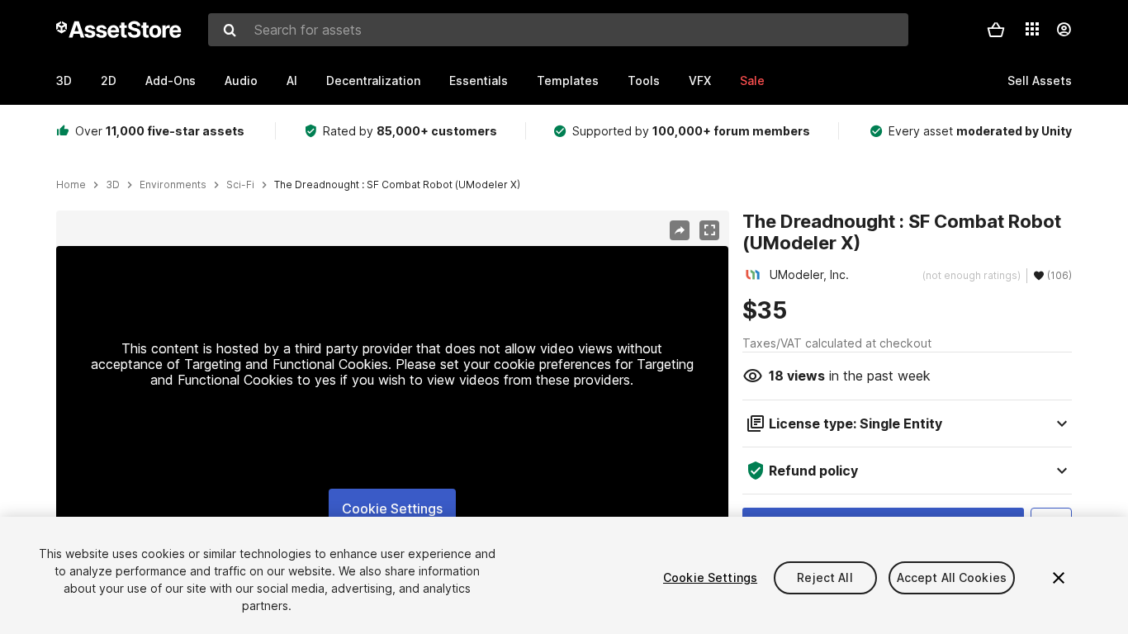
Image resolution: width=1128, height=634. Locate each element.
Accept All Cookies (952, 577)
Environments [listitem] (173, 185)
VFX (700, 80)
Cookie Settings (392, 508)
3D (64, 80)
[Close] (1059, 578)
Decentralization (373, 80)
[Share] (680, 230)
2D (108, 80)
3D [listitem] (113, 185)
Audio (241, 80)
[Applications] (1032, 29)
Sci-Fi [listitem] (240, 185)
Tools (644, 80)
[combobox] (558, 29)
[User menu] (1063, 29)
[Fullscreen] (709, 230)
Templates (568, 80)
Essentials (478, 80)
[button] (996, 30)
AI (292, 80)
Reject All (824, 577)
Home (71, 185)
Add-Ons (170, 80)
